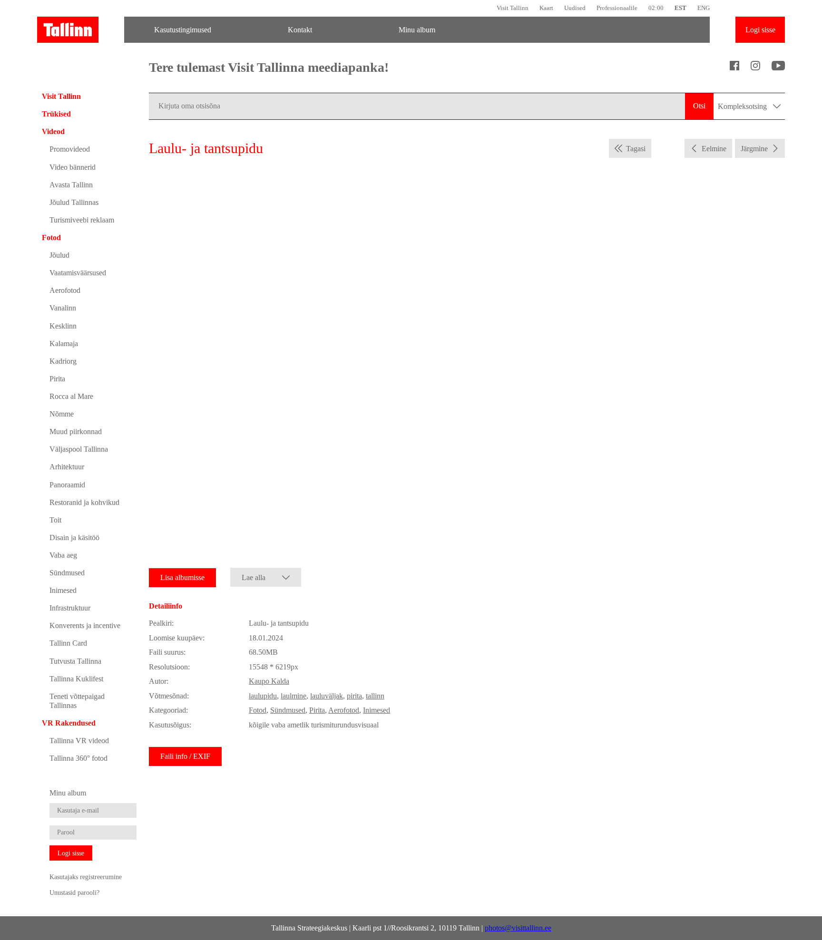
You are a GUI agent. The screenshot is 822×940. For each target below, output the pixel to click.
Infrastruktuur (69, 608)
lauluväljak (326, 696)
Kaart (546, 7)
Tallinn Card (68, 643)
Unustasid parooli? (74, 892)
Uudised (575, 7)
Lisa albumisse (182, 577)
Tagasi (636, 149)
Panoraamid (67, 485)
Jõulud (59, 255)
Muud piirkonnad (75, 431)
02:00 (656, 7)
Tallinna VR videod (79, 740)
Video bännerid (72, 167)
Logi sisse (760, 30)
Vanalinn (62, 308)
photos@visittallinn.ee (518, 928)
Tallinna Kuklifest (76, 679)
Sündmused (67, 573)
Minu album (417, 30)
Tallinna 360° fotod (78, 758)
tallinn (375, 696)
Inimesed (63, 590)
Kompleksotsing (743, 106)
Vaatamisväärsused (77, 273)
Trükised (56, 114)
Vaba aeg (63, 555)
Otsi (699, 106)
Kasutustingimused (182, 30)
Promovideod (69, 149)
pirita (354, 696)
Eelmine (714, 149)
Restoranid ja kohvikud (84, 502)
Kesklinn (63, 326)
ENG (703, 7)
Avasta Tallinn (71, 185)
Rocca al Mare (71, 396)
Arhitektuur (66, 467)
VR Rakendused (69, 723)
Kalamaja (63, 343)
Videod (53, 131)
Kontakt (300, 30)
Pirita (57, 379)
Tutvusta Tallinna (75, 661)
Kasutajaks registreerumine (85, 877)
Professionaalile (617, 7)
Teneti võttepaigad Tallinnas (77, 700)
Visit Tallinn (512, 7)
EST (680, 7)
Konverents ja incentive (84, 625)
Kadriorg (63, 361)
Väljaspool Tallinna (78, 449)
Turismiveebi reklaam (81, 220)
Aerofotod (64, 290)
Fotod (51, 237)
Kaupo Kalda (269, 681)
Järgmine (754, 149)
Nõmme (61, 414)
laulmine (293, 696)
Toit (55, 520)
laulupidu (263, 696)
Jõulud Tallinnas (73, 202)
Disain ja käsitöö (74, 537)
